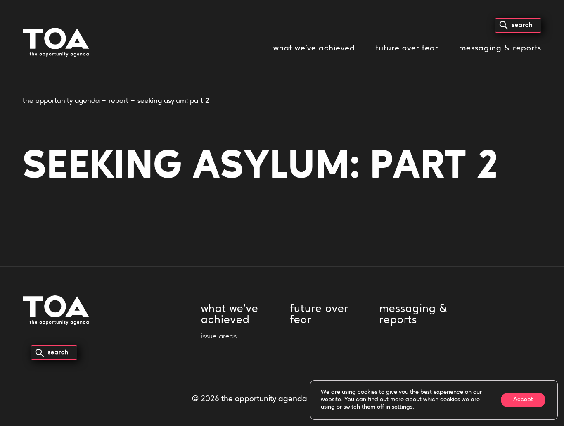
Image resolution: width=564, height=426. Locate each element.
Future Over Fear (407, 48)
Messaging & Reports (500, 48)
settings (402, 407)
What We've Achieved (229, 315)
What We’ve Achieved (314, 48)
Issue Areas (219, 336)
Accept (523, 400)
